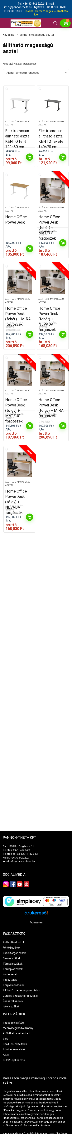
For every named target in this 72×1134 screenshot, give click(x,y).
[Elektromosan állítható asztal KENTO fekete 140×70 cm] (52, 104)
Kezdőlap (8, 34)
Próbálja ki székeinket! (16, 1033)
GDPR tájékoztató (14, 1060)
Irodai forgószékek (14, 953)
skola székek (11, 1006)
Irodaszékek (10, 974)
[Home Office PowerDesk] (19, 190)
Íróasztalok (10, 979)
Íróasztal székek (13, 1001)
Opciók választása (29, 248)
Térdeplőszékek (13, 969)
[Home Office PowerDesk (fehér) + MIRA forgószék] (19, 282)
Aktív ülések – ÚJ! (13, 942)
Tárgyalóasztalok (13, 985)
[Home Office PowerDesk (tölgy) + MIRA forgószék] (52, 373)
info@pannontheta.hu (22, 861)
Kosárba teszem (29, 157)
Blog (5, 1038)
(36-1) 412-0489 (29, 853)
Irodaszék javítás (13, 1022)
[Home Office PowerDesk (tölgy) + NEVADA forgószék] (19, 464)
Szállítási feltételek (15, 1044)
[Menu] (4, 23)
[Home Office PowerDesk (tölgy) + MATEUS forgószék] (19, 373)
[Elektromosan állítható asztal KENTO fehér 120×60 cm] (19, 104)
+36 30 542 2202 (19, 857)
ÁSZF (6, 1054)
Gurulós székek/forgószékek (20, 995)
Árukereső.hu (36, 923)
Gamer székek (12, 958)
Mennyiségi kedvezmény (18, 1028)
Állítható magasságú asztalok (21, 990)
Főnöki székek (11, 947)
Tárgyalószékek (12, 963)
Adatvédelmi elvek (14, 1049)
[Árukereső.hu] (36, 914)
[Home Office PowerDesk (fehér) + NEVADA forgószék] (52, 282)
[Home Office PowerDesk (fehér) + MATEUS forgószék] (52, 190)
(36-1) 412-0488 (21, 850)
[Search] (55, 23)
